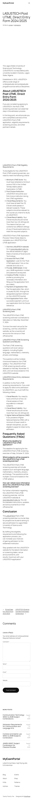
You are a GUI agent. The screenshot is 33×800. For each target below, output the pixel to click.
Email (5, 672)
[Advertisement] (16, 46)
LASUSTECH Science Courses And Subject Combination (22, 611)
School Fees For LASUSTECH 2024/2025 (8, 611)
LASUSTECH (10, 516)
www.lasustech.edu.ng (19, 249)
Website (5, 680)
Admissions (17, 25)
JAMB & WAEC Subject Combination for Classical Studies (11, 745)
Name (5, 664)
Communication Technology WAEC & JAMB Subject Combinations (13, 717)
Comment (6, 642)
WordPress (27, 796)
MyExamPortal (8, 3)
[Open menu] (29, 3)
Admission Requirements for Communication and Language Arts (12, 726)
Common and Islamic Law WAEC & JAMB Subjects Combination (12, 736)
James (11, 25)
